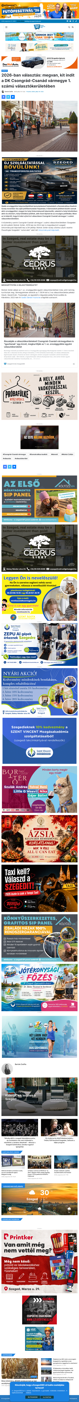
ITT (24, 1393)
